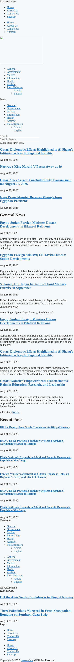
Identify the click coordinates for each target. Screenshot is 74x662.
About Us (12, 10)
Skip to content (8, 1)
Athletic (11, 84)
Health (10, 81)
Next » (16, 412)
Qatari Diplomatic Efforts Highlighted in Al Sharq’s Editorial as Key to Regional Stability (36, 151)
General (11, 68)
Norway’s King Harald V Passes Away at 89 (31, 166)
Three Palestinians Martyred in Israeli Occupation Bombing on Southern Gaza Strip (35, 612)
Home (10, 7)
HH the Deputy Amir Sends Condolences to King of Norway (35, 427)
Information (13, 78)
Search (3, 139)
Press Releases (15, 87)
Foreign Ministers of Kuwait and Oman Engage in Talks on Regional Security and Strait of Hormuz (34, 475)
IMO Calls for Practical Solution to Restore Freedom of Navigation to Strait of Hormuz (32, 442)
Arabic (17, 90)
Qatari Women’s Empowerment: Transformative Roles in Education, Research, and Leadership (34, 382)
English (18, 93)
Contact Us (13, 13)
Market (11, 74)
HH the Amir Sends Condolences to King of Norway (36, 597)
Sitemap (11, 16)
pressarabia (27, 660)
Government (13, 71)
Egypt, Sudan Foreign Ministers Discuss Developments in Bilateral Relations (28, 224)
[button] (37, 99)
